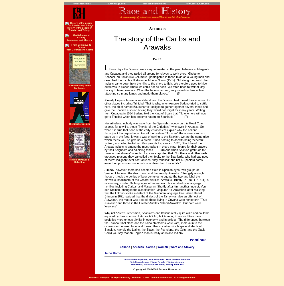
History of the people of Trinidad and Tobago (79, 29)
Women (163, 247)
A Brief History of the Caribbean (79, 86)
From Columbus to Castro (79, 49)
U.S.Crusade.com (139, 262)
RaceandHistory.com (135, 259)
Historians (136, 264)
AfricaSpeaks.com (154, 264)
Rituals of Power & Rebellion (79, 160)
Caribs (150, 247)
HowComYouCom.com (178, 259)
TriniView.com (156, 259)
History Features (175, 264)
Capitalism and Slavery (79, 40)
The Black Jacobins (79, 124)
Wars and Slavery (182, 247)
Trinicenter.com (175, 262)
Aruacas (138, 247)
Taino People (158, 262)
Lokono (125, 247)
